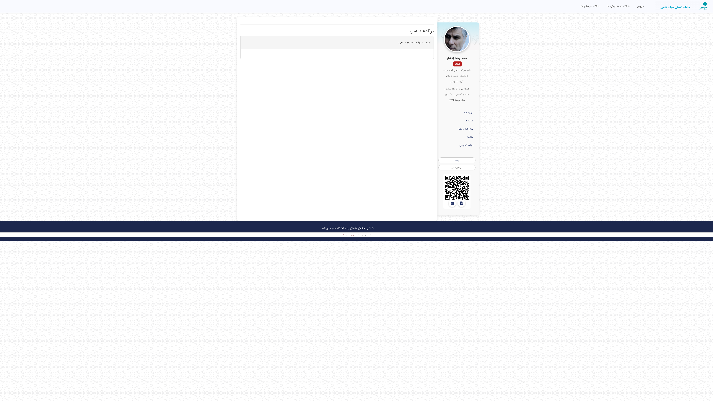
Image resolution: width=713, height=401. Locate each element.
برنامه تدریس (466, 145)
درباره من (468, 112)
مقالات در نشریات (590, 6)
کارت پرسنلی (457, 167)
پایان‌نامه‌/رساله (465, 129)
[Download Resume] (461, 203)
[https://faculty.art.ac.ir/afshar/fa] (457, 188)
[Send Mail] (452, 203)
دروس (640, 6)
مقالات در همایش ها (618, 6)
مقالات (469, 137)
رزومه (457, 160)
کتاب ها (469, 121)
